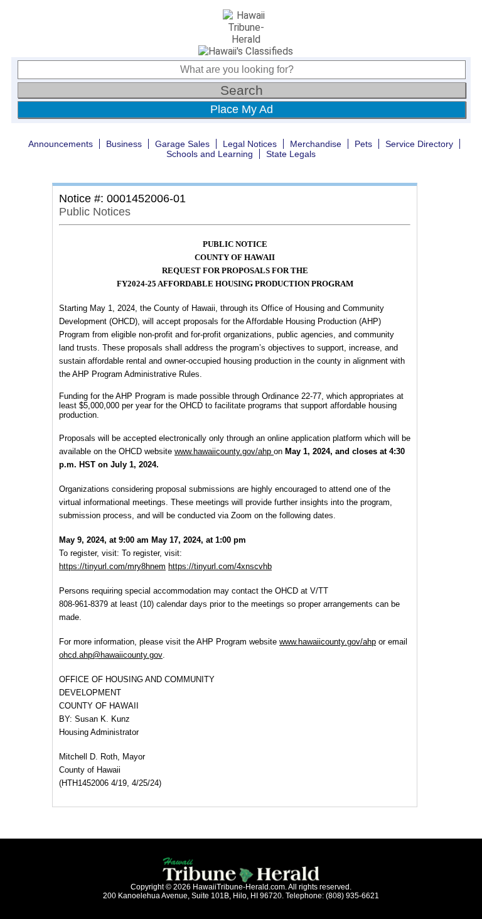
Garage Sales (182, 144)
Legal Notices (250, 144)
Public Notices (95, 211)
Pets (363, 144)
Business (124, 144)
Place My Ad (241, 109)
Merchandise (315, 144)
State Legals (291, 154)
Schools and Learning (209, 154)
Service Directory (419, 144)
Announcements (60, 144)
